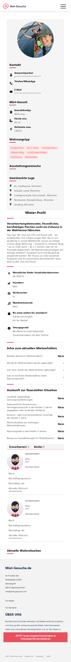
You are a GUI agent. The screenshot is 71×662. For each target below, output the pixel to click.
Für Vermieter (11, 607)
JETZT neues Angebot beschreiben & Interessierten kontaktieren (35, 637)
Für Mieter (9, 600)
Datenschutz (29, 656)
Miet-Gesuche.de (18, 567)
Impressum (40, 656)
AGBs (48, 656)
